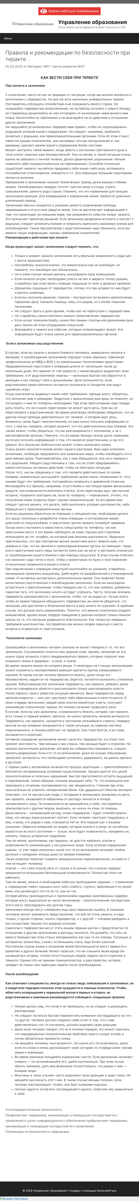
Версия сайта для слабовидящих (73, 11)
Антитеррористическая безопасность (33, 1109)
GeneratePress (106, 1190)
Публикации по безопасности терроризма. (37, 1131)
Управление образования (92, 22)
